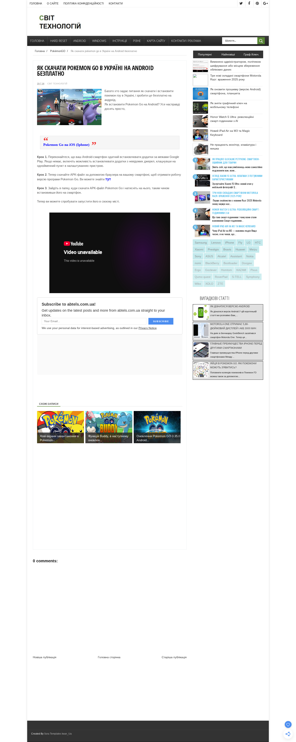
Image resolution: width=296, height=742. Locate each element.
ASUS (209, 256)
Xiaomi (199, 249)
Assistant (236, 256)
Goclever (211, 270)
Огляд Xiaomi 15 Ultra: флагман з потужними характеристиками (237, 177)
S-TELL (237, 276)
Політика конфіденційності (83, 3)
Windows (99, 41)
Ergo (198, 270)
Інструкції (120, 41)
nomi (198, 263)
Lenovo (216, 242)
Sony (198, 256)
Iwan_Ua (67, 733)
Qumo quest (202, 276)
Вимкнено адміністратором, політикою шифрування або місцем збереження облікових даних (235, 65)
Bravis (227, 249)
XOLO (209, 283)
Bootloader (230, 263)
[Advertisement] (125, 124)
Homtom (226, 270)
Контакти (116, 3)
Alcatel (221, 256)
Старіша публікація (174, 657)
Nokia (250, 256)
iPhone (229, 242)
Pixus (253, 270)
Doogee (247, 263)
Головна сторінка (109, 657)
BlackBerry (212, 263)
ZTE (220, 283)
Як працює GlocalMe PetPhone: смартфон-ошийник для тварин (236, 160)
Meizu (253, 249)
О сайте (53, 3)
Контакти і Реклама (186, 41)
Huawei (240, 249)
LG (248, 242)
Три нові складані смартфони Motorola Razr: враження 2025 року (235, 194)
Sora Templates (52, 733)
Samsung (201, 242)
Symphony (253, 276)
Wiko (198, 283)
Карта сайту (156, 41)
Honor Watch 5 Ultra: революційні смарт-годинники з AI (236, 211)
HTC (258, 242)
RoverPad (221, 276)
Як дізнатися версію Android (230, 306)
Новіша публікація (44, 657)
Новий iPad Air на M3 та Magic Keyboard (234, 226)
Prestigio (213, 249)
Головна (36, 3)
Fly (240, 242)
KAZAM (241, 270)
